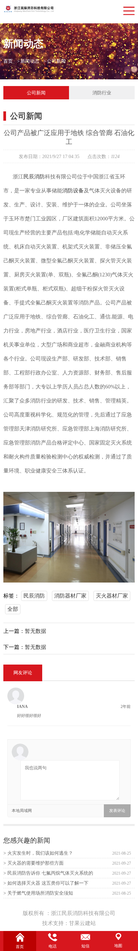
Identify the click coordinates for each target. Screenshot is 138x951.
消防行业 (101, 92)
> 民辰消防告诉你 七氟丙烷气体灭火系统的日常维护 (48, 874)
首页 (8, 61)
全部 (12, 609)
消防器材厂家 (70, 596)
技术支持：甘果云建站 (69, 923)
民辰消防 (34, 176)
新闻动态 (29, 61)
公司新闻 (56, 61)
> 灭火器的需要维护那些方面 (33, 863)
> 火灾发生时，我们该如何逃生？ (38, 853)
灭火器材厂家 (112, 596)
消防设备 (73, 190)
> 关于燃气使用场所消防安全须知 (38, 893)
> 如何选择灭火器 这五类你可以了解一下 (45, 883)
